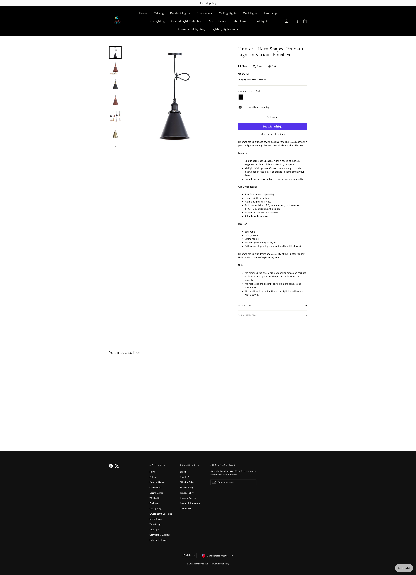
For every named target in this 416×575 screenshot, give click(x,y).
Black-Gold (248, 97)
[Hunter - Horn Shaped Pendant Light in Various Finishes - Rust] (127, 426)
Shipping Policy (187, 482)
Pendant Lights (180, 13)
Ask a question (248, 315)
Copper (276, 97)
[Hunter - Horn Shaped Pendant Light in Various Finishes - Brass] (135, 426)
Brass (283, 97)
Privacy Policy (187, 493)
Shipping (242, 79)
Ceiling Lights (228, 13)
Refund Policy (187, 487)
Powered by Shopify (220, 563)
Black (241, 97)
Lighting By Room (224, 29)
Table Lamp (239, 21)
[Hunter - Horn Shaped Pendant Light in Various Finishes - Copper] (131, 426)
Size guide (245, 305)
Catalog (159, 13)
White (255, 97)
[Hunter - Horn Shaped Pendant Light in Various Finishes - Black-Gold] (115, 426)
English (186, 555)
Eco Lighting (157, 21)
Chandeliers (204, 13)
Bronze (262, 97)
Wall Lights (250, 13)
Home (143, 13)
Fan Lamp (270, 13)
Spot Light (260, 21)
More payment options (273, 134)
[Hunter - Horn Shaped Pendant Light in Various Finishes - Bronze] (123, 426)
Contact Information (190, 503)
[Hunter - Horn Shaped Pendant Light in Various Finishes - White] (119, 426)
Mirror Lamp (217, 21)
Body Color (249, 91)
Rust (269, 97)
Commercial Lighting (191, 29)
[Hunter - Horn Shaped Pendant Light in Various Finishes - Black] (111, 426)
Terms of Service (188, 498)
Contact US (185, 508)
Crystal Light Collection (186, 21)
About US (184, 477)
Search (183, 471)
